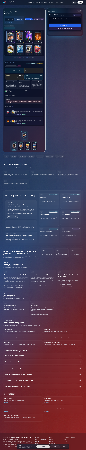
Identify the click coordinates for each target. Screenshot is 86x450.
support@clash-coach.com (69, 437)
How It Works (51, 2)
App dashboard (67, 446)
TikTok (65, 442)
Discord (65, 439)
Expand (79, 10)
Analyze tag (19, 19)
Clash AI (51, 441)
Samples (61, 2)
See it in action (40, 156)
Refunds (12, 446)
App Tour (41, 2)
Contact (16, 446)
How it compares (22, 156)
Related (61, 156)
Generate (77, 15)
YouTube (66, 444)
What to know (31, 156)
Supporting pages (49, 156)
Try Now (80, 2)
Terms (8, 446)
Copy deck (29, 19)
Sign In (74, 2)
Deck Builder (35, 2)
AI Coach (30, 2)
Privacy (4, 446)
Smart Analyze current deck (65, 28)
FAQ (57, 156)
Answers (6, 156)
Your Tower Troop (24, 129)
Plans (55, 446)
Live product (13, 156)
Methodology (52, 443)
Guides (56, 2)
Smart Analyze (39, 19)
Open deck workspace (12, 216)
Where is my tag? (9, 22)
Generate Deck (65, 25)
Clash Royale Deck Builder (40, 439)
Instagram (66, 441)
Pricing (45, 2)
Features (37, 443)
